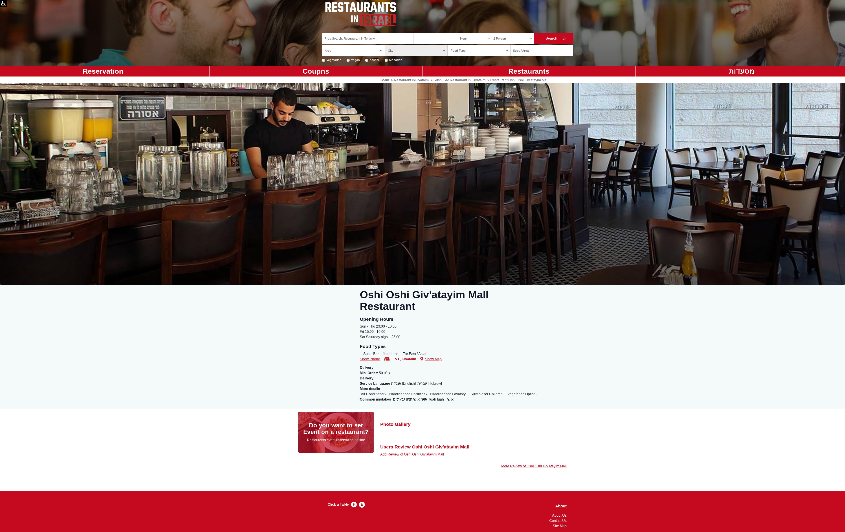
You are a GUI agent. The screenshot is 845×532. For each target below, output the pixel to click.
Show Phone (370, 359)
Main (385, 80)
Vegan (355, 60)
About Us (559, 515)
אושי (450, 399)
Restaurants (528, 71)
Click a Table (338, 504)
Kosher (374, 60)
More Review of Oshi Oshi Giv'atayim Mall (534, 466)
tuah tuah (436, 399)
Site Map (560, 526)
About (561, 506)
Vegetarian (333, 60)
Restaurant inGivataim (411, 80)
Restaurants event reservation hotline (336, 440)
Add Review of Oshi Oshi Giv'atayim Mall (412, 454)
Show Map (433, 359)
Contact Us (558, 521)
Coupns (316, 71)
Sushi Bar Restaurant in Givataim (459, 80)
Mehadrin (395, 60)
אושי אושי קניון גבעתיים (410, 399)
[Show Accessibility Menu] (3, 3)
